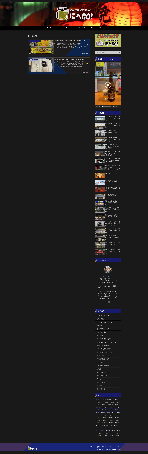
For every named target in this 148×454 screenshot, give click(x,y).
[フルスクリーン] (119, 106)
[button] (119, 52)
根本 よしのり (108, 276)
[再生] (97, 106)
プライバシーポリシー (115, 446)
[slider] (106, 106)
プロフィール (93, 446)
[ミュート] (116, 106)
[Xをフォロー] (107, 302)
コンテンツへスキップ (7, 1)
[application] (108, 85)
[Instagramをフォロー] (109, 302)
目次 (99, 446)
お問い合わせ (105, 446)
